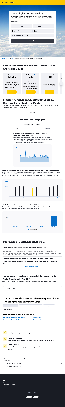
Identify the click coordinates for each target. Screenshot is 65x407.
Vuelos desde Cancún (38, 319)
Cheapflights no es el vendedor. (12, 363)
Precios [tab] (17, 128)
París (12, 58)
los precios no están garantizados (38, 358)
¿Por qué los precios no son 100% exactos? (15, 369)
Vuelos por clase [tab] (8, 309)
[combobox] (15, 21)
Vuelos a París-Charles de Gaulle (11, 319)
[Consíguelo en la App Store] (35, 396)
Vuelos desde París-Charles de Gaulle (12, 322)
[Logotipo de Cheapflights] (7, 2)
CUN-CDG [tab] (32, 112)
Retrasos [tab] (47, 128)
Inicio (3, 58)
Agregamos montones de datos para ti (14, 366)
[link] (12, 92)
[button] (20, 31)
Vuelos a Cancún (37, 317)
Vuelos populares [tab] (49, 306)
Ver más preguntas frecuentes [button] (32, 266)
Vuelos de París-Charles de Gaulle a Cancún (14, 317)
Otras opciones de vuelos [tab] (10, 306)
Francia (7, 58)
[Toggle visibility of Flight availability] (32, 229)
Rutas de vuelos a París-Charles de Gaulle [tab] (30, 306)
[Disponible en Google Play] (29, 396)
